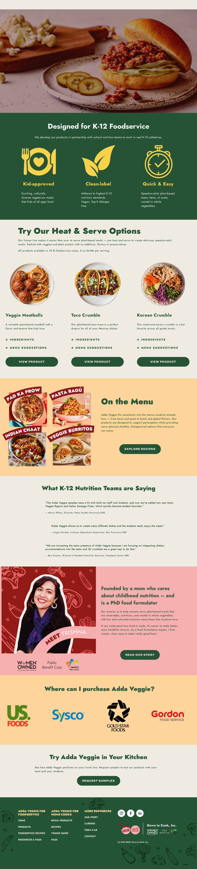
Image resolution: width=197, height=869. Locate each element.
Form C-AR (90, 830)
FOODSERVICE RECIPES (31, 833)
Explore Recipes (140, 449)
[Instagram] (121, 813)
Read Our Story (140, 655)
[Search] (10, 4)
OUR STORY (91, 817)
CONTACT (90, 836)
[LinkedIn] (140, 813)
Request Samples (98, 780)
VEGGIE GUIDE (59, 833)
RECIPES (56, 827)
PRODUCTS (24, 827)
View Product (32, 361)
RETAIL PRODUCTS (61, 820)
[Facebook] (130, 813)
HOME (21, 820)
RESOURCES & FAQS (29, 839)
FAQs (54, 839)
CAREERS (89, 823)
